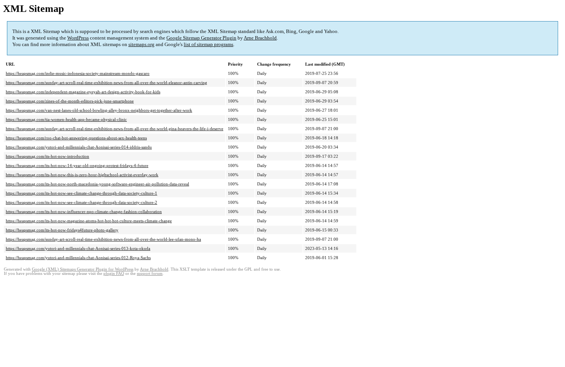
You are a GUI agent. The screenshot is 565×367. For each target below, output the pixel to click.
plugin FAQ (113, 273)
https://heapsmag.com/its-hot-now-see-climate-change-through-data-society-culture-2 (81, 202)
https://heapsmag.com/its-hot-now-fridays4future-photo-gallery (62, 230)
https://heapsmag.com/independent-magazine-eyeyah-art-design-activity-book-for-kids (83, 91)
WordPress (78, 38)
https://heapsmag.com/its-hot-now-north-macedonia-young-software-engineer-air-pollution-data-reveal (97, 184)
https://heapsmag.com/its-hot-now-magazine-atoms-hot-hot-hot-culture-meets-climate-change (89, 220)
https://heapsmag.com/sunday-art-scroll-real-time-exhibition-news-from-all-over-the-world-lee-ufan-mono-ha (103, 239)
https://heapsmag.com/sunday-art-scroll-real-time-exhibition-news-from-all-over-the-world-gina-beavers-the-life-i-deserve (114, 128)
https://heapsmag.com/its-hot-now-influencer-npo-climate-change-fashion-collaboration (84, 211)
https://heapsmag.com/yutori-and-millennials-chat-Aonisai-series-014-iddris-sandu (79, 147)
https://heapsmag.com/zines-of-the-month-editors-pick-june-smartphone (70, 101)
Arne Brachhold (260, 38)
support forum (150, 273)
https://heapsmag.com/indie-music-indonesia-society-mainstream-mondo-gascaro (78, 73)
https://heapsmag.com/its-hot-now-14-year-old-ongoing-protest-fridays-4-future (77, 165)
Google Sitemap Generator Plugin (201, 38)
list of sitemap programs (208, 44)
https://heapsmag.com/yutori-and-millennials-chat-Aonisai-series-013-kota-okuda (78, 248)
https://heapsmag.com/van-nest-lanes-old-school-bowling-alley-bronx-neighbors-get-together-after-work (99, 110)
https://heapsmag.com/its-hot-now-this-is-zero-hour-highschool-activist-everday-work (82, 174)
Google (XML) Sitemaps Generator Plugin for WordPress (82, 269)
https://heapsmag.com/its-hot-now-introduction (47, 156)
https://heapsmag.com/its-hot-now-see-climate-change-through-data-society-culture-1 (81, 193)
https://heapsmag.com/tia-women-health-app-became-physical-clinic (66, 119)
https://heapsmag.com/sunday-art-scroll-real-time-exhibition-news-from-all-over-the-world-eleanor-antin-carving (106, 82)
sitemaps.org (141, 44)
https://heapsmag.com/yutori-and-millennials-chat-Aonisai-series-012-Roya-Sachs (78, 257)
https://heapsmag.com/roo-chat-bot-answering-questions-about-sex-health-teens (76, 138)
